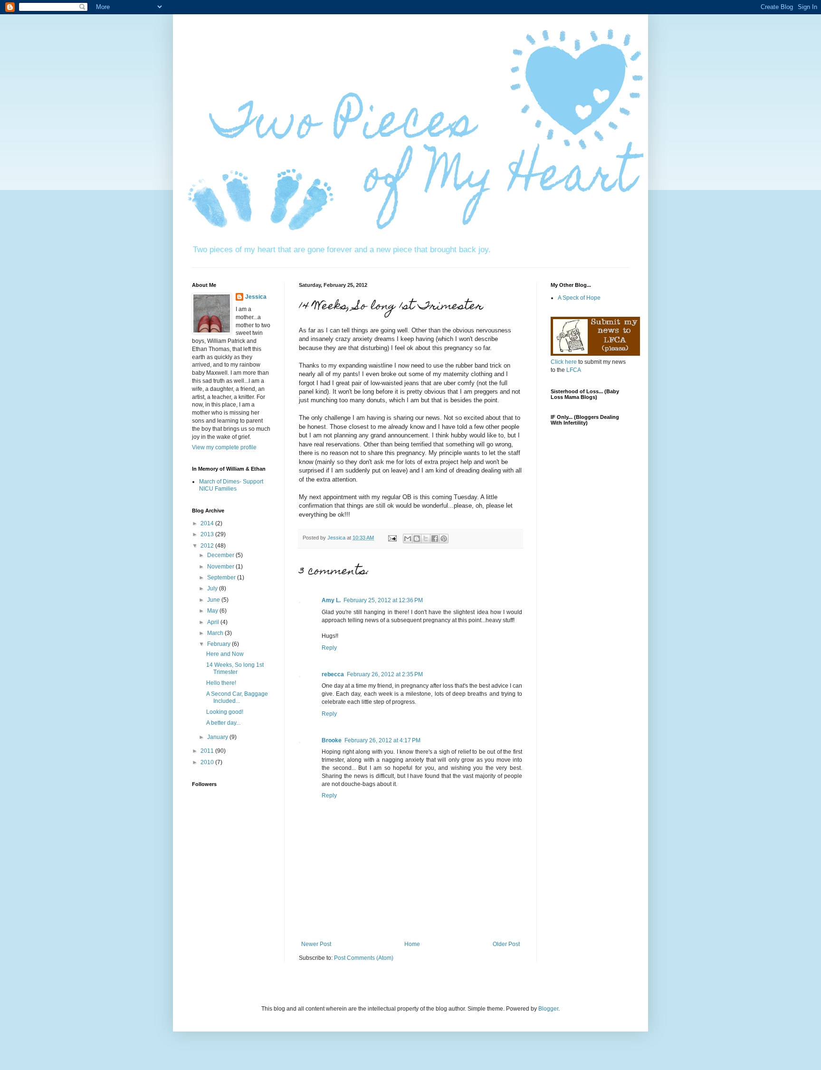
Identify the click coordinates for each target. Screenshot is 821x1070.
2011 (207, 751)
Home (412, 944)
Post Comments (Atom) (363, 958)
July (213, 588)
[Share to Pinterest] (444, 538)
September (222, 577)
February (219, 644)
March (216, 633)
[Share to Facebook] (434, 538)
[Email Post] (392, 537)
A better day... (223, 723)
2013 (207, 534)
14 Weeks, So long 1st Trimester (235, 668)
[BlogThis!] (416, 538)
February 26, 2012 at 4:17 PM (382, 740)
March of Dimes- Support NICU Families (231, 485)
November (221, 566)
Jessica (256, 297)
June (214, 600)
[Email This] (407, 538)
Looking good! (224, 712)
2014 (207, 523)
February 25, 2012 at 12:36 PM (383, 600)
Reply (329, 647)
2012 (207, 545)
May (213, 610)
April (213, 622)
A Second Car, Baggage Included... (237, 697)
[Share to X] (425, 538)
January (218, 737)
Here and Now (225, 654)
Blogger (548, 1008)
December (221, 555)
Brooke (332, 740)
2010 (207, 762)
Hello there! (221, 683)
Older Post (506, 944)
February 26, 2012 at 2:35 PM (385, 674)
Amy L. (331, 600)
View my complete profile (224, 447)
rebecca (333, 674)
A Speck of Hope (579, 297)
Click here (564, 362)
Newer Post (316, 944)
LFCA (573, 370)
